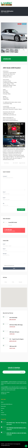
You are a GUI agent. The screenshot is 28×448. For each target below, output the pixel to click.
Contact (2, 412)
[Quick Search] (26, 11)
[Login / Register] (20, 3)
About (2, 402)
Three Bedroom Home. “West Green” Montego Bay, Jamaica (17, 422)
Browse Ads (3, 406)
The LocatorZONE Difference (6, 404)
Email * (4, 197)
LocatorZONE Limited (12, 222)
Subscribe (22, 372)
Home (2, 12)
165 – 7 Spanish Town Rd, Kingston (16, 339)
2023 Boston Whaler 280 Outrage (16, 324)
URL (3, 203)
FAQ (2, 410)
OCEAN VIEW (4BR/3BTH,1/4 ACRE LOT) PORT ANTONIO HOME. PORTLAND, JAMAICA (17, 433)
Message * (5, 253)
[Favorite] (24, 319)
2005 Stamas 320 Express (14, 332)
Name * (4, 192)
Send (14, 268)
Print (13, 282)
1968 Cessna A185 (12, 346)
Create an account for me (9, 265)
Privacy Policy (3, 414)
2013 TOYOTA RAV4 (13, 317)
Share (6, 282)
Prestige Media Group (5, 445)
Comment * (5, 176)
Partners (2, 408)
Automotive (6, 12)
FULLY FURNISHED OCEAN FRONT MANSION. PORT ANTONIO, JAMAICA (17, 428)
